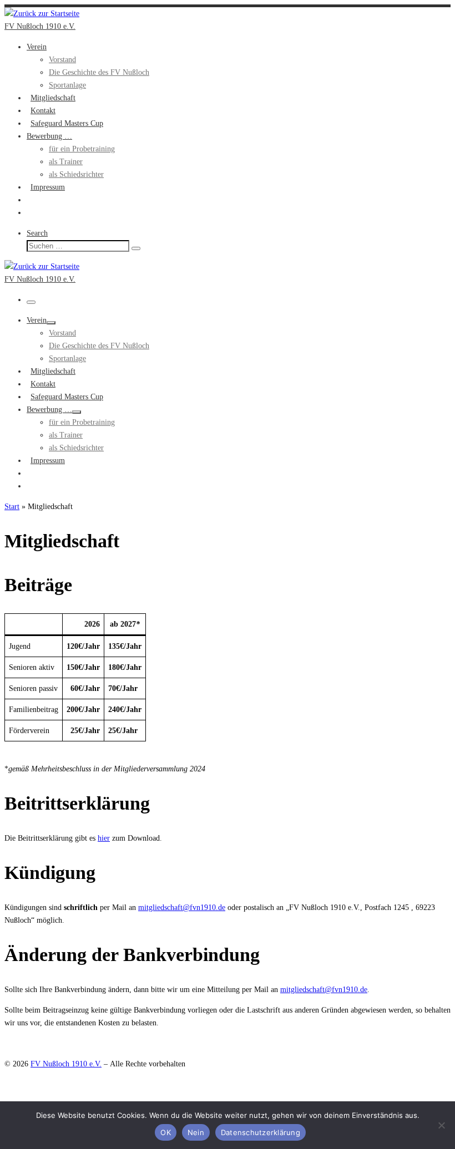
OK (165, 1132)
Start (11, 506)
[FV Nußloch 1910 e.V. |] (41, 13)
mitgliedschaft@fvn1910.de (181, 907)
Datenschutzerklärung (260, 1132)
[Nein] (441, 1125)
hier (104, 838)
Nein (196, 1132)
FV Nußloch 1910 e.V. (66, 1064)
